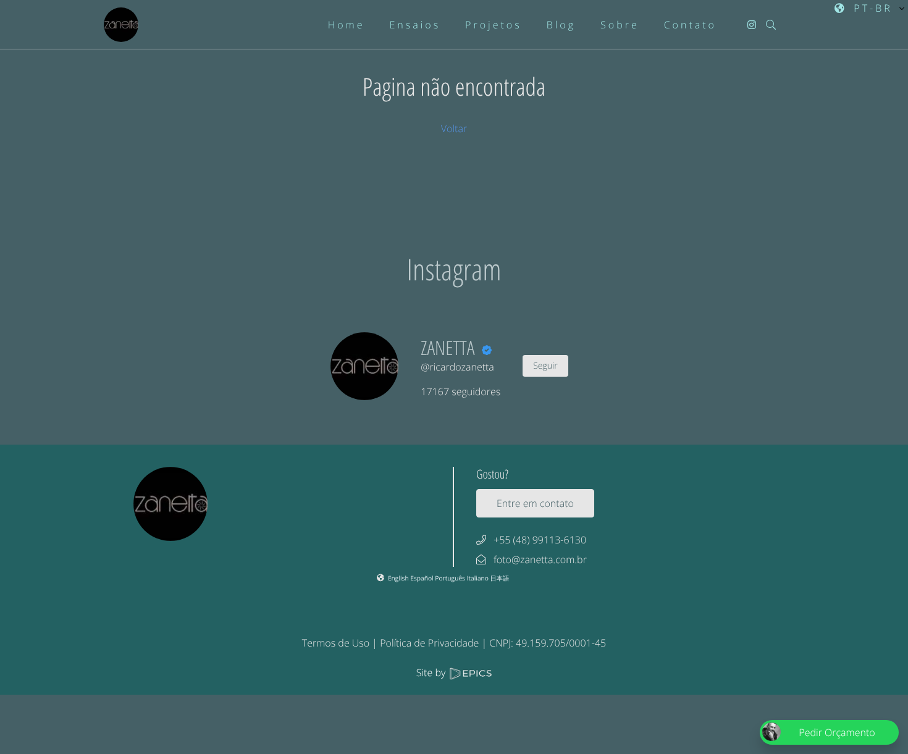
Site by (432, 672)
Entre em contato (535, 503)
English (399, 578)
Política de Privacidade (429, 643)
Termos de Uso (335, 643)
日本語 (500, 578)
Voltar (454, 128)
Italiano (478, 578)
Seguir (545, 366)
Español (422, 578)
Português (450, 578)
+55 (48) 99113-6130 (540, 540)
